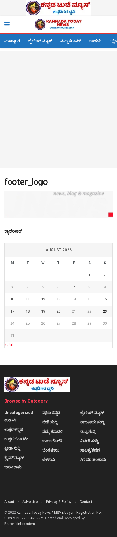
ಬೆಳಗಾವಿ (48, 459)
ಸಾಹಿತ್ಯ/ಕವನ (90, 450)
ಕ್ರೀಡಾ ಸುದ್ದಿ (12, 448)
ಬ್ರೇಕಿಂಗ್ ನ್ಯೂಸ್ (40, 40)
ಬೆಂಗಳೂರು (50, 450)
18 (28, 311)
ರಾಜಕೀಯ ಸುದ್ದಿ (92, 422)
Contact (86, 501)
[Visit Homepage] (58, 24)
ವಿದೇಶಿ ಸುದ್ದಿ (89, 440)
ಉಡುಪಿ (95, 40)
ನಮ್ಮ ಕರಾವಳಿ (70, 40)
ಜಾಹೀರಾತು (13, 467)
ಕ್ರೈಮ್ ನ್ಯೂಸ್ (14, 457)
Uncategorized (18, 412)
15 (89, 299)
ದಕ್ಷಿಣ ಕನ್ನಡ (51, 412)
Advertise (30, 501)
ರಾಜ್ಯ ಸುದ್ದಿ (87, 431)
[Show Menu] (7, 24)
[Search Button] (110, 24)
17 (12, 311)
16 (105, 299)
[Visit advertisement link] (58, 8)
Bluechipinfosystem (19, 524)
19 (43, 311)
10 (12, 299)
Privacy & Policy (58, 501)
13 (58, 299)
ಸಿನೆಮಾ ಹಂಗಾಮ (93, 459)
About (9, 501)
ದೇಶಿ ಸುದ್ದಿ (49, 422)
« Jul (9, 345)
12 (43, 299)
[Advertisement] (58, 109)
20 (58, 311)
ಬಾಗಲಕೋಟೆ (52, 440)
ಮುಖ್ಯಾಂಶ (12, 40)
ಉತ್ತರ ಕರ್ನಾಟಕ (16, 438)
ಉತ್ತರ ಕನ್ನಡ (13, 429)
